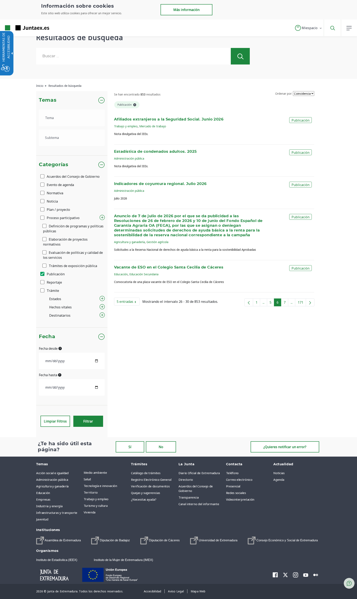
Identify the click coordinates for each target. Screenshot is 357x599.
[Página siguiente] (310, 302)
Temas (47, 100)
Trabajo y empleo (126, 126)
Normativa (54, 193)
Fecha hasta (48, 375)
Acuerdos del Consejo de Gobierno (73, 176)
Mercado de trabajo (152, 126)
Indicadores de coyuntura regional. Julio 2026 (160, 184)
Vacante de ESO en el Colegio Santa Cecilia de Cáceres (169, 267)
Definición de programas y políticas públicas (73, 228)
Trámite (52, 290)
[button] (308, 27)
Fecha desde (48, 348)
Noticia (52, 201)
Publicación (55, 274)
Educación (121, 274)
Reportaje (54, 282)
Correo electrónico (239, 479)
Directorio (185, 479)
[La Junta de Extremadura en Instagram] (295, 574)
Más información (186, 9)
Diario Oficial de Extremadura (199, 473)
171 (302, 303)
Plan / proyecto (58, 209)
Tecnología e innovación (100, 486)
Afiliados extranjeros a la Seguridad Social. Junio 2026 (169, 119)
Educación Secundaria (143, 274)
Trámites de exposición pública (72, 266)
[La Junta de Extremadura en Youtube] (306, 574)
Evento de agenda (60, 185)
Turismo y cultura (96, 506)
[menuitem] (106, 472)
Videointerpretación (240, 499)
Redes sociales (236, 493)
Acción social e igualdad (52, 473)
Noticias (278, 473)
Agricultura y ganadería (129, 242)
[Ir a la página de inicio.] (19, 27)
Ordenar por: (283, 93)
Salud (87, 479)
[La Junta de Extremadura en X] (285, 574)
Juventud (42, 519)
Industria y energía (49, 506)
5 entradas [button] (128, 302)
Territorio (91, 492)
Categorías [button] (53, 164)
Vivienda (89, 512)
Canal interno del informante (198, 504)
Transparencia (188, 497)
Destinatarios (59, 315)
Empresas (43, 499)
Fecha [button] (47, 336)
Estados (55, 299)
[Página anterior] (248, 302)
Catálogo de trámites (145, 473)
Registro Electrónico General (151, 479)
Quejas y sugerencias (145, 493)
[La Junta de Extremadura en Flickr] (316, 574)
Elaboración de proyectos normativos (65, 242)
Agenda (278, 479)
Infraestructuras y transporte (56, 513)
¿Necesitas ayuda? (143, 499)
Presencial (233, 486)
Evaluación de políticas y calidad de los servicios (73, 255)
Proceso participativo (63, 218)
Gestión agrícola (157, 242)
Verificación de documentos (150, 486)
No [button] (161, 447)
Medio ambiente (95, 472)
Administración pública (129, 158)
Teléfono (232, 473)
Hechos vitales (60, 307)
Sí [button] (130, 447)
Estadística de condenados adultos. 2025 (155, 152)
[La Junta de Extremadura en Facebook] (275, 574)
